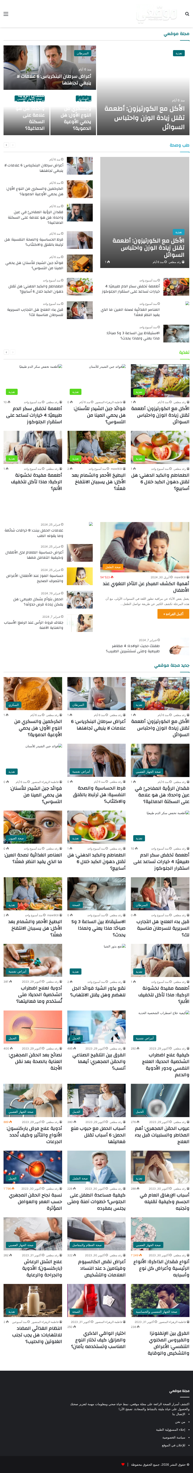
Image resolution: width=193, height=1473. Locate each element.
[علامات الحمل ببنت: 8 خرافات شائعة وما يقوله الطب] (91, 524)
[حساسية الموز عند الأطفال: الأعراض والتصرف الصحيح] (80, 576)
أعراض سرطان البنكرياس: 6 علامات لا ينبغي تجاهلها (54, 79)
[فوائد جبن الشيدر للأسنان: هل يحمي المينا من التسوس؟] (80, 263)
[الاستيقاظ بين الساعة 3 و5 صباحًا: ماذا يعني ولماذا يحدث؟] (176, 333)
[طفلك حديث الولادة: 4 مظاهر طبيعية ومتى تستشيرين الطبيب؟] (176, 646)
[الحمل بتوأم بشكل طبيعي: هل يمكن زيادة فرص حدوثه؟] (80, 600)
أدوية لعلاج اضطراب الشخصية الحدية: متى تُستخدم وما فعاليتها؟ (39, 995)
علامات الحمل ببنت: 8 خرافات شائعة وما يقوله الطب (33, 533)
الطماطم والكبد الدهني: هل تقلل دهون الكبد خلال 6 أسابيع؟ (35, 289)
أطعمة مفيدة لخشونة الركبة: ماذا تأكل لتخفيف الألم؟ (36, 482)
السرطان (83, 53)
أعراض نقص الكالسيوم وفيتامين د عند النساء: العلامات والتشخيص (102, 1268)
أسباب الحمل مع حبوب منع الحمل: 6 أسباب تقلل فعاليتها (98, 1135)
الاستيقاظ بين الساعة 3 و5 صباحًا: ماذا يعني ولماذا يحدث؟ (133, 335)
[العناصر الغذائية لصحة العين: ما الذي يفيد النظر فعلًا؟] (187, 303)
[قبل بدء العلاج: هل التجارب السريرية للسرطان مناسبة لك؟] (80, 310)
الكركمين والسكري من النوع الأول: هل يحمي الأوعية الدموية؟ (76, 115)
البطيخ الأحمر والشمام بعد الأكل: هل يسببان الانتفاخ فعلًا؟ (99, 482)
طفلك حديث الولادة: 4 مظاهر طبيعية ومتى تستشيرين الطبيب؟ (133, 648)
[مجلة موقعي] (156, 13)
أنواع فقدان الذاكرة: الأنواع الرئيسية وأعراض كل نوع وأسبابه (161, 1268)
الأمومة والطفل (171, 507)
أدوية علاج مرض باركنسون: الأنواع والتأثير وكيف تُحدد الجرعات (34, 1135)
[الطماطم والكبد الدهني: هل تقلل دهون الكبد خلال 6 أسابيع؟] (80, 287)
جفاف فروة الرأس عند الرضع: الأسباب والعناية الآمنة (33, 625)
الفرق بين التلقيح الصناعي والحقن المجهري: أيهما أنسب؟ (99, 1061)
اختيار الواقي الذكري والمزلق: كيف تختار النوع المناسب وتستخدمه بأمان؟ (98, 1340)
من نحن (180, 1422)
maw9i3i (116, 469)
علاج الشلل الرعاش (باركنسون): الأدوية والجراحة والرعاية (42, 1268)
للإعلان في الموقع (173, 1445)
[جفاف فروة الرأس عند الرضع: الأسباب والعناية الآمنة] (80, 623)
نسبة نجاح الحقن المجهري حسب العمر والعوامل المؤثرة (35, 1202)
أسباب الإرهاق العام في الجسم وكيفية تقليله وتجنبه (164, 1202)
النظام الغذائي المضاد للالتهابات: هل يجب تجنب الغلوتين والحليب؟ (37, 1335)
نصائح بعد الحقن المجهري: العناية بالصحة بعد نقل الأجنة (35, 1061)
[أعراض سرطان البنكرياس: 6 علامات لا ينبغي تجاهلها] (50, 67)
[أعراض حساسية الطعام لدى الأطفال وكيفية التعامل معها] (80, 553)
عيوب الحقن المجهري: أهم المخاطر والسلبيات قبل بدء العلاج (162, 1135)
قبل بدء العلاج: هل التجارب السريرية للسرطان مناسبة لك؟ (35, 312)
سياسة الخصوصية (173, 1437)
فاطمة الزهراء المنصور (108, 402)
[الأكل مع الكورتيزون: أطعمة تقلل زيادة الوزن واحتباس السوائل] (143, 90)
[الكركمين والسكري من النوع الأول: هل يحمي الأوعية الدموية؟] (80, 189)
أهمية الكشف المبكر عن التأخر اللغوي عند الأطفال (146, 587)
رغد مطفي (175, 262)
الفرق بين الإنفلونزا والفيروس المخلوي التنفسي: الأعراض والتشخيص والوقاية (168, 1343)
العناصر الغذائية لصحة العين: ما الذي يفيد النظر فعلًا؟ (130, 312)
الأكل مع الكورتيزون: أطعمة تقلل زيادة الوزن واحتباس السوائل (145, 118)
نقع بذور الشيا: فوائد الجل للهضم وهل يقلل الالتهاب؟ (98, 991)
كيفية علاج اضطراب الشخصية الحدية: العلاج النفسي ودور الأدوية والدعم (165, 1064)
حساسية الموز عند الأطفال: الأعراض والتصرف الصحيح (34, 578)
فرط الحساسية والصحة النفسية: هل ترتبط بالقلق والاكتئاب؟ (33, 242)
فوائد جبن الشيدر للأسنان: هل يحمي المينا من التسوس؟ (34, 265)
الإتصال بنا (178, 1414)
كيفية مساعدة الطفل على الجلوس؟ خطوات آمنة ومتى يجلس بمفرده (96, 1202)
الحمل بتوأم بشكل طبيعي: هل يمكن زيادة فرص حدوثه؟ (38, 602)
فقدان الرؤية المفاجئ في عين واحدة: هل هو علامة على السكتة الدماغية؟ (27, 112)
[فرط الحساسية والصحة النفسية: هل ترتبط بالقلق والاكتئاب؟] (80, 240)
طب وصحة (179, 145)
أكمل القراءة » (173, 614)
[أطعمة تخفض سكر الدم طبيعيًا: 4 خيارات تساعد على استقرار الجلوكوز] (176, 287)
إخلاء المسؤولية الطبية (170, 1429)
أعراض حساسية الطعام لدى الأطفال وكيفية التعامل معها (34, 555)
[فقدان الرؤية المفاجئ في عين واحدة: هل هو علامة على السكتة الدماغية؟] (80, 212)
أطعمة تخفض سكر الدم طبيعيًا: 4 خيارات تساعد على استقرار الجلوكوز (131, 289)
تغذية (179, 53)
